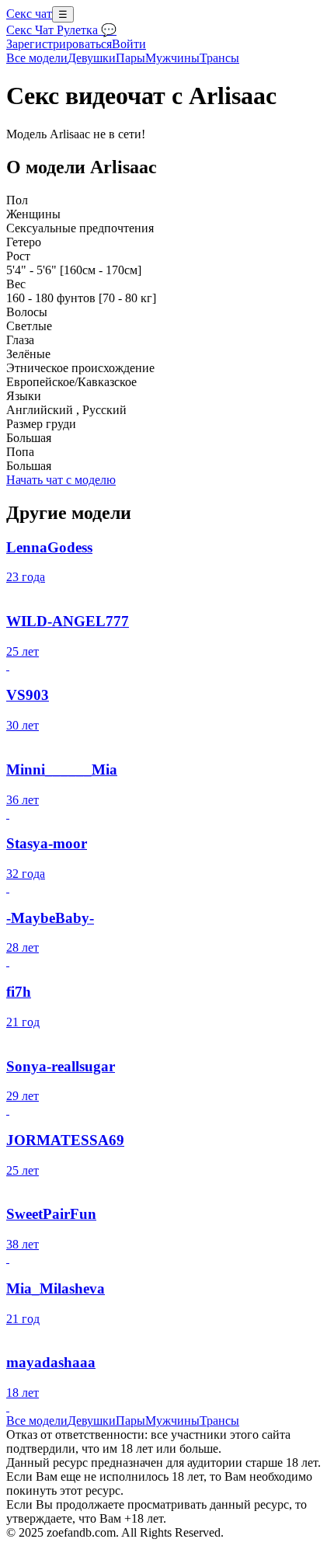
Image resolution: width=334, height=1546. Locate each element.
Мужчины (172, 57)
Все (37, 57)
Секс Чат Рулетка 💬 (61, 30)
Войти (129, 43)
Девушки (92, 57)
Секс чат (29, 13)
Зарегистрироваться (59, 43)
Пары (130, 57)
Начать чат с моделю (61, 479)
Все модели (37, 1420)
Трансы (219, 57)
